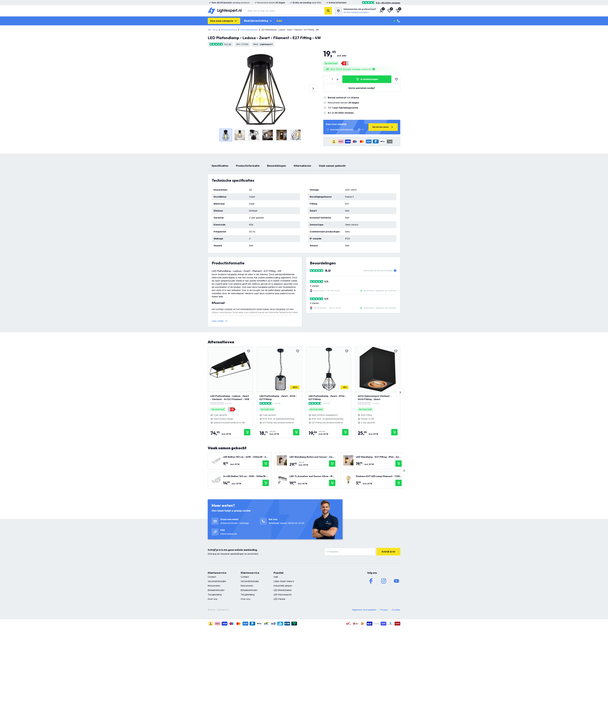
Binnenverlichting (229, 30)
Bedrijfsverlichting (256, 20)
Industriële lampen (283, 585)
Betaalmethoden (216, 590)
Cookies (396, 609)
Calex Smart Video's (284, 581)
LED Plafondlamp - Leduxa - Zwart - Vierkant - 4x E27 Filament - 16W (229, 398)
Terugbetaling (215, 594)
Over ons (212, 599)
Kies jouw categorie (221, 20)
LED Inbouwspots (283, 594)
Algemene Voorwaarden (364, 609)
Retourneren (214, 585)
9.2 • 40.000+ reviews (388, 2)
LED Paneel (279, 599)
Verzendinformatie (217, 581)
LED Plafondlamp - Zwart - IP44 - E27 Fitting (278, 398)
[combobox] (284, 11)
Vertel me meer (380, 127)
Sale (279, 20)
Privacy (384, 609)
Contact (212, 576)
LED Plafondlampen (249, 30)
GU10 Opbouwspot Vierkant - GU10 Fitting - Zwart (374, 398)
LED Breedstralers (283, 590)
